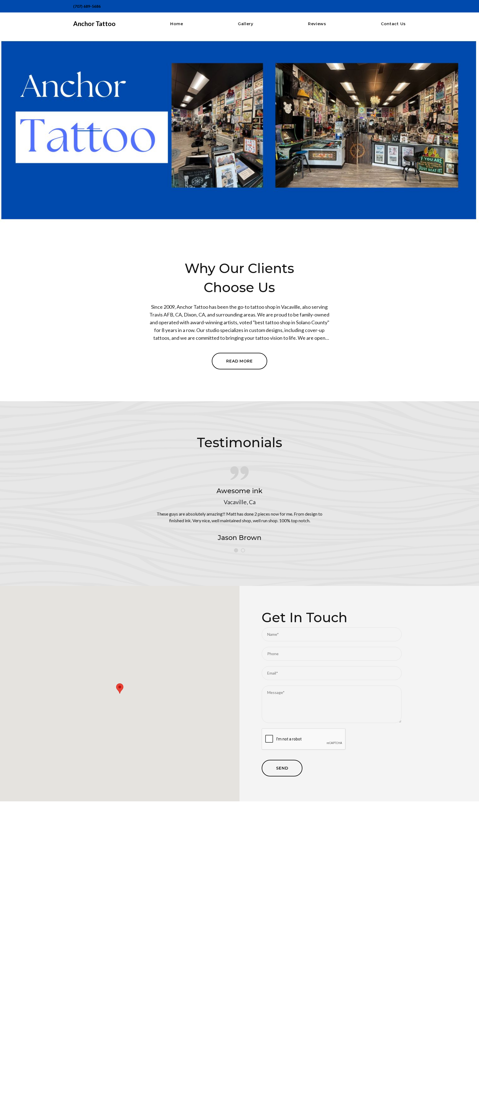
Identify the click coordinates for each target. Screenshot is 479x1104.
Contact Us (393, 24)
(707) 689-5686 (87, 6)
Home (176, 24)
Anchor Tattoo (94, 23)
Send (282, 768)
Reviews (317, 24)
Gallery (245, 24)
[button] (119, 688)
